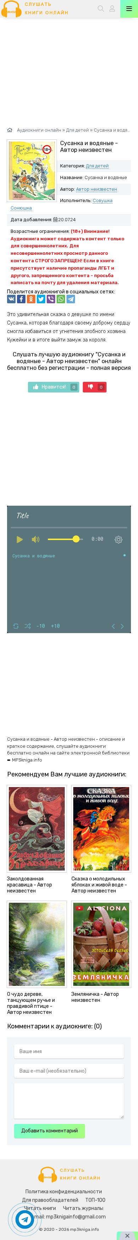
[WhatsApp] (61, 299)
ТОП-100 (95, 1200)
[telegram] (71, 299)
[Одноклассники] (31, 299)
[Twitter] (41, 299)
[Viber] (51, 299)
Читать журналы (83, 1208)
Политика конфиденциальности (63, 1192)
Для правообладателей (50, 1200)
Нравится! (58, 387)
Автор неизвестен (96, 189)
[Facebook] (21, 299)
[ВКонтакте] (11, 299)
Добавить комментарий (49, 1131)
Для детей (97, 165)
